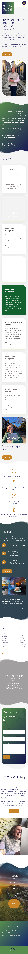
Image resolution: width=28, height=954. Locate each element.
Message (6, 743)
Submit (6, 757)
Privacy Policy (22, 941)
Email (5, 736)
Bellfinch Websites (14, 951)
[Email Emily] (14, 430)
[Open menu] (24, 3)
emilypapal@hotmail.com (13, 720)
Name (5, 729)
